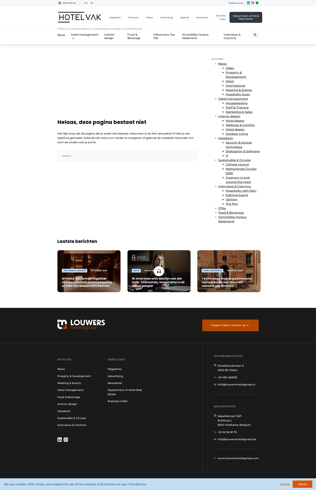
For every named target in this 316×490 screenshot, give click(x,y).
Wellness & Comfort (240, 125)
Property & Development (74, 376)
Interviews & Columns (232, 36)
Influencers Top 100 (164, 36)
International (235, 85)
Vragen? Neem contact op (228, 325)
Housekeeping (236, 103)
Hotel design (235, 120)
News (61, 35)
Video (230, 68)
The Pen (232, 204)
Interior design (109, 36)
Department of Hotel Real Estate (246, 17)
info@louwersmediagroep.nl (236, 384)
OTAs (222, 208)
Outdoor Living (237, 134)
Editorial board (237, 195)
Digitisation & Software (243, 151)
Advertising (166, 17)
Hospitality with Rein (241, 191)
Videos (149, 17)
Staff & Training (237, 107)
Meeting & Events (239, 90)
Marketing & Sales (239, 112)
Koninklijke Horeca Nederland (195, 36)
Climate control (237, 164)
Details (285, 484)
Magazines (115, 17)
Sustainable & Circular (234, 160)
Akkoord (302, 484)
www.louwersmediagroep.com (238, 458)
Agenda (184, 17)
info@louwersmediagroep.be (237, 439)
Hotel (230, 81)
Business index (221, 17)
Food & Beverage (133, 36)
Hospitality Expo (238, 94)
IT (227, 155)
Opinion (231, 199)
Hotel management (84, 34)
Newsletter (202, 17)
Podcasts (133, 17)
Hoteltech (225, 138)
